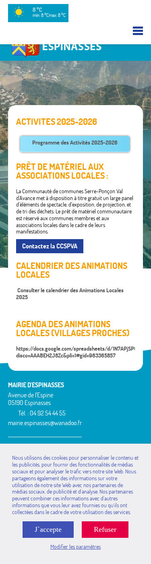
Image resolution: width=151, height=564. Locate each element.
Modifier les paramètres (75, 546)
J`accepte (48, 529)
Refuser (105, 529)
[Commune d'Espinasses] (75, 57)
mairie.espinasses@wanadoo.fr (45, 423)
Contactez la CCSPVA (49, 246)
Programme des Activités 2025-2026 (75, 142)
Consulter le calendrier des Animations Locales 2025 (70, 294)
